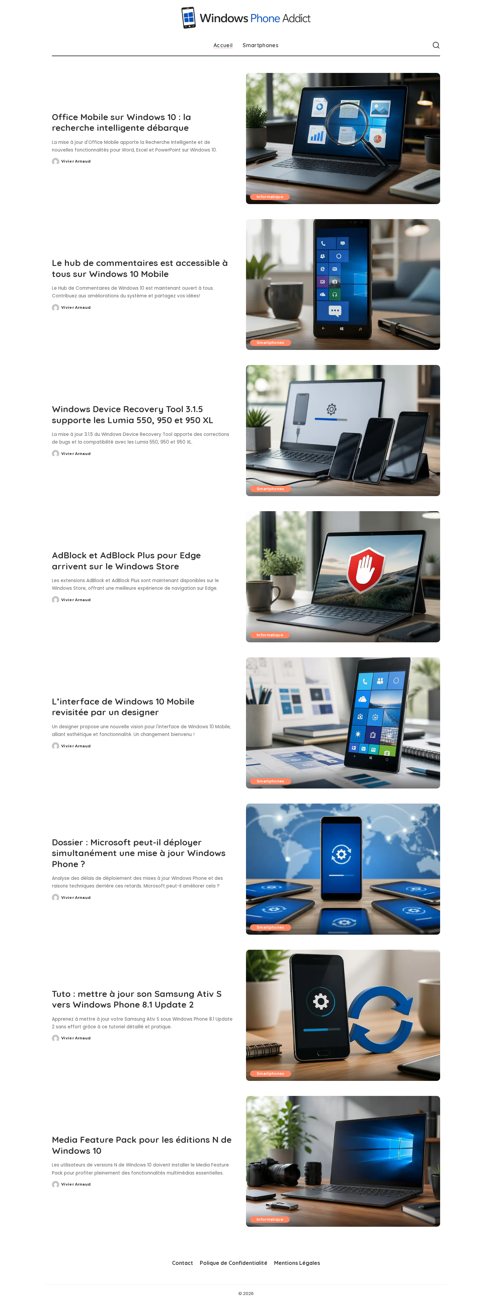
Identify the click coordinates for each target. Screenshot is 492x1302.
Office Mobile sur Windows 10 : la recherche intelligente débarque (121, 122)
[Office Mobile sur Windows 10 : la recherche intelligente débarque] (343, 138)
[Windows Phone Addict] (246, 18)
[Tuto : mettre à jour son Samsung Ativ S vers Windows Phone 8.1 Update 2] (343, 1015)
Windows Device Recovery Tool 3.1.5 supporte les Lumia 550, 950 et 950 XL (133, 414)
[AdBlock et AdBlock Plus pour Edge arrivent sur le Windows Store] (343, 576)
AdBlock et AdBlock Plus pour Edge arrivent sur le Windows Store (126, 561)
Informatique (270, 196)
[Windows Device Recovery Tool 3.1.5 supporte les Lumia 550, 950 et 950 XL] (343, 430)
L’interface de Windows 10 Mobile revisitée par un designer (123, 707)
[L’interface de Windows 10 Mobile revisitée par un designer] (343, 722)
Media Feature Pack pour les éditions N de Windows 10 (142, 1145)
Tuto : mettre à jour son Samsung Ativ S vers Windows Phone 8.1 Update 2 (137, 999)
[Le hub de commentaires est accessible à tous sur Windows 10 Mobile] (343, 284)
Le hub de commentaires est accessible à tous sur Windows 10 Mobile (140, 268)
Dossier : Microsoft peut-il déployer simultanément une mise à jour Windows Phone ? (139, 853)
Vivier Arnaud (76, 161)
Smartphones (270, 342)
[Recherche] (436, 45)
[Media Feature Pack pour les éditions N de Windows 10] (343, 1161)
